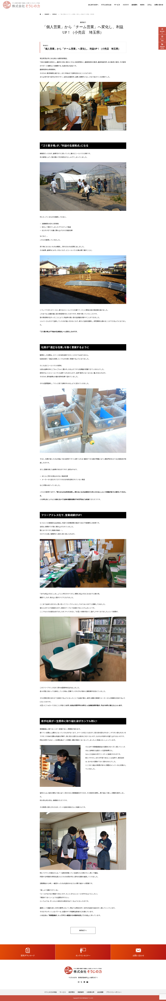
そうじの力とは (106, 5)
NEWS (142, 5)
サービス (117, 5)
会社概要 (100, 992)
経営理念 (72, 992)
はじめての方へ (93, 5)
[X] (81, 982)
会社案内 (134, 5)
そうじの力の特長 (50, 992)
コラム (149, 5)
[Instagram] (78, 982)
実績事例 (126, 5)
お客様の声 (90, 992)
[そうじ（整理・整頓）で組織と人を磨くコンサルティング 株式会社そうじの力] (21, 5)
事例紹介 (83, 22)
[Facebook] (84, 982)
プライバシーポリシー (114, 992)
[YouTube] (87, 982)
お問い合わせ (158, 5)
